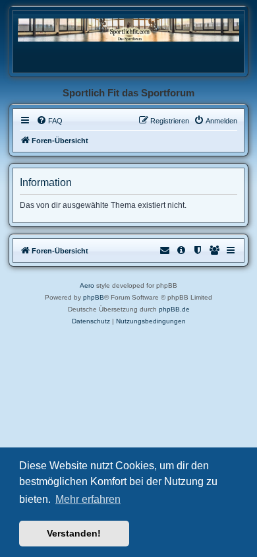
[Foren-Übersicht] (128, 29)
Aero (87, 285)
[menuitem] (49, 121)
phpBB (93, 297)
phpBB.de (174, 309)
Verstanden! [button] (74, 533)
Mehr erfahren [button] (88, 499)
